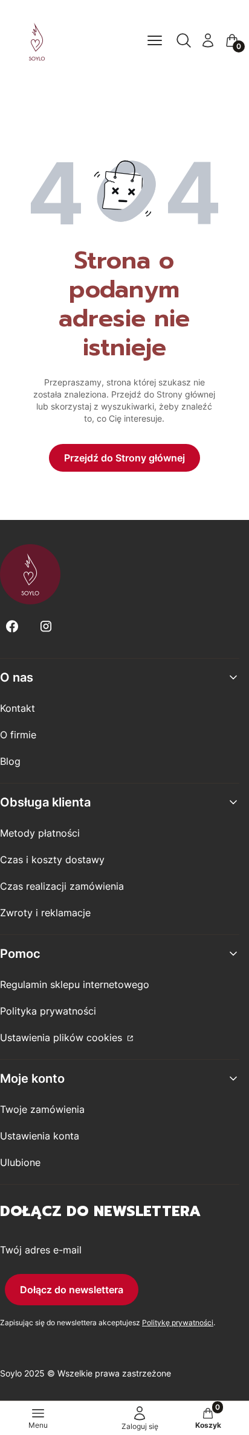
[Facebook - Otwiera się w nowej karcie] (12, 626)
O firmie (18, 735)
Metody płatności (40, 833)
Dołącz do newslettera (71, 1290)
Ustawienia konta (39, 1136)
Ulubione (20, 1162)
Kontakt (17, 708)
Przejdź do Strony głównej (124, 458)
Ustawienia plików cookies (62, 1037)
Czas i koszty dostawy (52, 860)
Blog (10, 761)
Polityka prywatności (48, 1011)
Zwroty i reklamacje (45, 913)
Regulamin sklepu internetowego (74, 984)
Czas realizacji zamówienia (62, 886)
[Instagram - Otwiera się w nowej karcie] (46, 626)
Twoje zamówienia (42, 1109)
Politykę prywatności (177, 1322)
